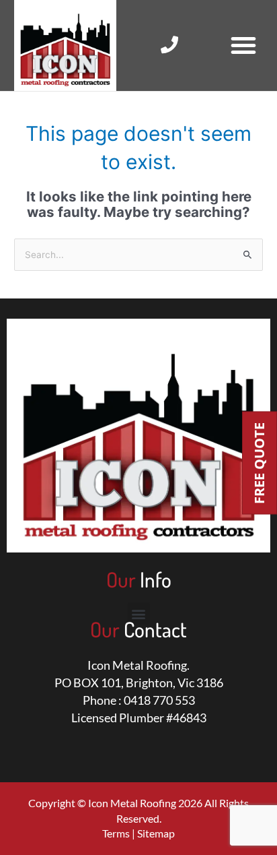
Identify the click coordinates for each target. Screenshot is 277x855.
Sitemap (156, 833)
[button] (243, 45)
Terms (116, 833)
